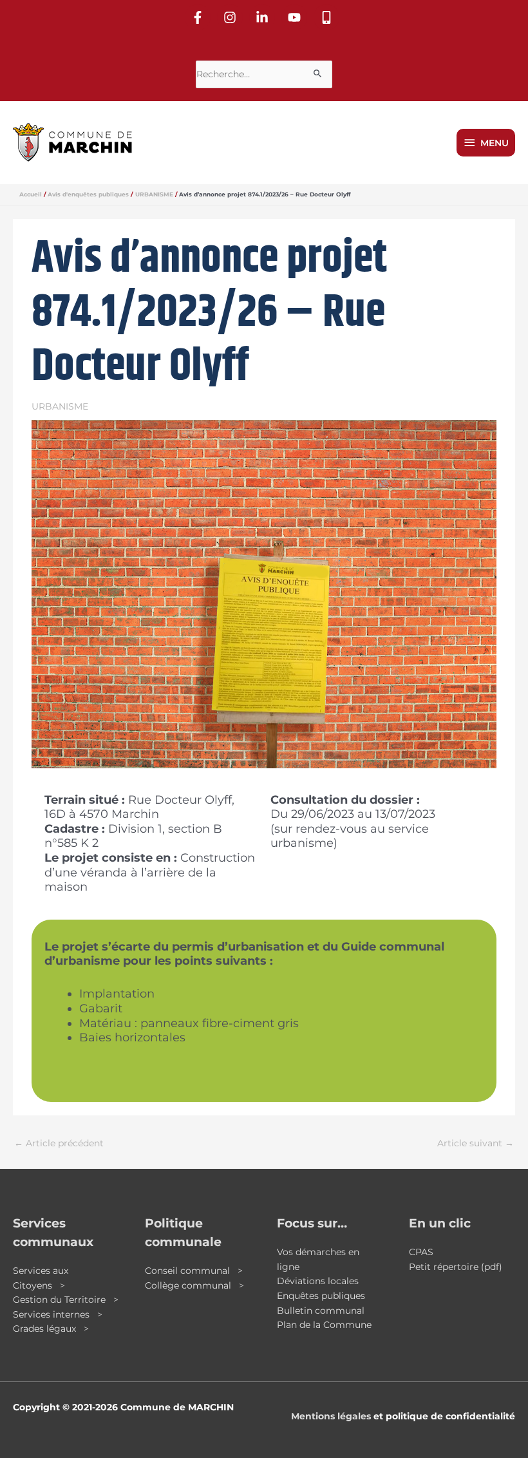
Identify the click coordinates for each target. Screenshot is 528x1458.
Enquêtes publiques (321, 1296)
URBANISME (60, 406)
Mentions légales (331, 1416)
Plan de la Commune (324, 1325)
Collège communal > (194, 1285)
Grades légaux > (51, 1328)
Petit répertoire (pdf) (455, 1267)
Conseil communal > (194, 1270)
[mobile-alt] (328, 17)
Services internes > (57, 1314)
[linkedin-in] (264, 17)
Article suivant (475, 1143)
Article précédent (59, 1143)
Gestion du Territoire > (65, 1299)
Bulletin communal (320, 1310)
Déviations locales (318, 1281)
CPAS (421, 1252)
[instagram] (232, 17)
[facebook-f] (199, 17)
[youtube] (296, 17)
